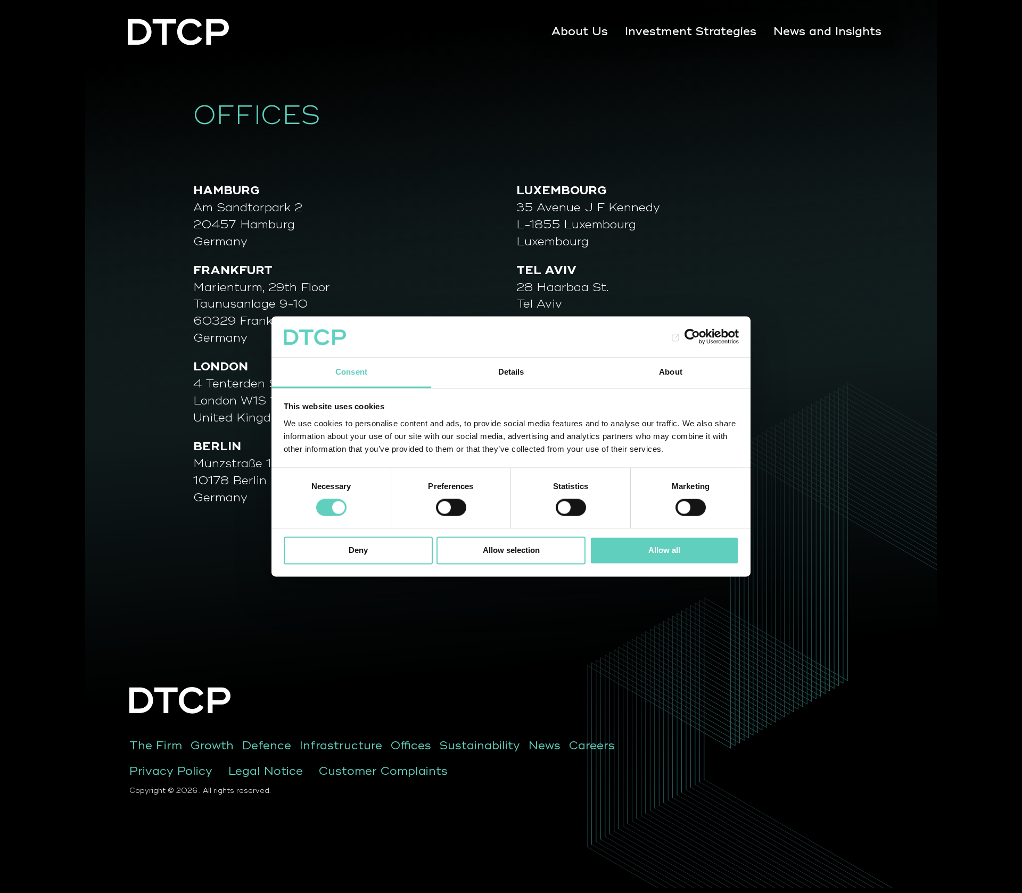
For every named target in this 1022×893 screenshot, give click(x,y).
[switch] (451, 507)
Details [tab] (511, 371)
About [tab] (670, 371)
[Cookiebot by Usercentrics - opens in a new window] (692, 337)
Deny (358, 550)
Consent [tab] (351, 371)
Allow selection (511, 550)
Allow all (664, 550)
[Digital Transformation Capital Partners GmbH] (179, 32)
